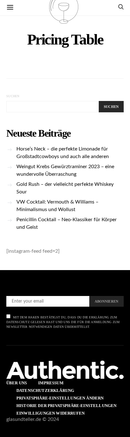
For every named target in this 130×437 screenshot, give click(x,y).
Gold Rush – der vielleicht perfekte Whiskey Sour (65, 188)
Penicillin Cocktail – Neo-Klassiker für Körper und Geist (66, 223)
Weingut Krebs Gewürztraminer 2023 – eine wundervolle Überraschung (65, 170)
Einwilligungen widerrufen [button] (50, 413)
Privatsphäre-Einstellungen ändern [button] (59, 398)
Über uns (16, 383)
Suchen (13, 96)
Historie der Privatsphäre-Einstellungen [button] (66, 405)
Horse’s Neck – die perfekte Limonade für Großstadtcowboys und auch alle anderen (62, 152)
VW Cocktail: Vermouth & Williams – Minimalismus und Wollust (57, 205)
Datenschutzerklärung (45, 390)
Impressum (50, 383)
